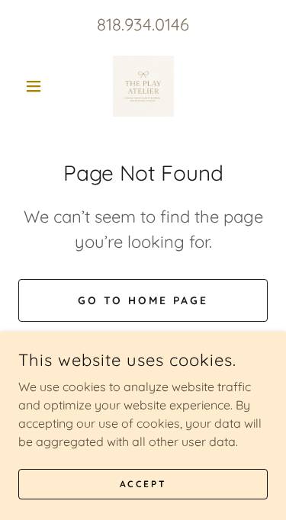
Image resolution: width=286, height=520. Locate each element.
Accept (143, 484)
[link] (143, 86)
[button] (37, 86)
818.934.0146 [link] (143, 24)
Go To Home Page (143, 300)
